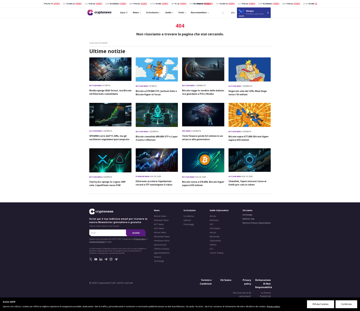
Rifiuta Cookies (320, 304)
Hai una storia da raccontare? (242, 294)
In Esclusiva (152, 12)
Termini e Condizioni (206, 281)
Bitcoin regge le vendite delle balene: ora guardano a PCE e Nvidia (203, 92)
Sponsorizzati (160, 245)
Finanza (157, 257)
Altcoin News (235, 86)
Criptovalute (215, 241)
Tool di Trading (216, 253)
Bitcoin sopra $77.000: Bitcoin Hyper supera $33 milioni (249, 138)
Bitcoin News (95, 85)
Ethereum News (143, 176)
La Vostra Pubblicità (265, 294)
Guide (168, 12)
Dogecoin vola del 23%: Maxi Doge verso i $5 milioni (248, 93)
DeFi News (186, 131)
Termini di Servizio (97, 242)
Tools (181, 12)
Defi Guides (215, 228)
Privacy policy (247, 281)
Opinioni (187, 220)
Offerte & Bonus (161, 249)
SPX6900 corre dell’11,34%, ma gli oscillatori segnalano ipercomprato (109, 137)
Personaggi (189, 224)
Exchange (247, 215)
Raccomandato (199, 12)
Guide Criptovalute (219, 210)
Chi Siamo (225, 280)
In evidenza (189, 216)
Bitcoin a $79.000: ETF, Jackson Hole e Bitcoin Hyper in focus (156, 93)
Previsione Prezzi (161, 241)
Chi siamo (247, 210)
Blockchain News (162, 236)
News (136, 12)
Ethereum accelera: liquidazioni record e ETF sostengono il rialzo (154, 183)
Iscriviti (136, 232)
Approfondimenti (161, 253)
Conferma (346, 304)
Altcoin (213, 232)
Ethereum (214, 220)
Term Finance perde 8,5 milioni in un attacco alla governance (202, 137)
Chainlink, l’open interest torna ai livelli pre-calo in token (247, 183)
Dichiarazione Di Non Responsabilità (263, 283)
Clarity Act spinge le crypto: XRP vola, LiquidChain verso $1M (107, 183)
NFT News (159, 224)
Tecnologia (159, 261)
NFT (212, 224)
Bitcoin (213, 216)
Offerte (213, 245)
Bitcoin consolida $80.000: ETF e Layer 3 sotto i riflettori (157, 138)
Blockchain (215, 236)
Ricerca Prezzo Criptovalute (257, 223)
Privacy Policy (139, 239)
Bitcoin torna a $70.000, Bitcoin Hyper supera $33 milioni (203, 183)
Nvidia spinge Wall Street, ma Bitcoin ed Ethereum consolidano (110, 92)
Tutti (122, 12)
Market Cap (248, 219)
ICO (211, 249)
